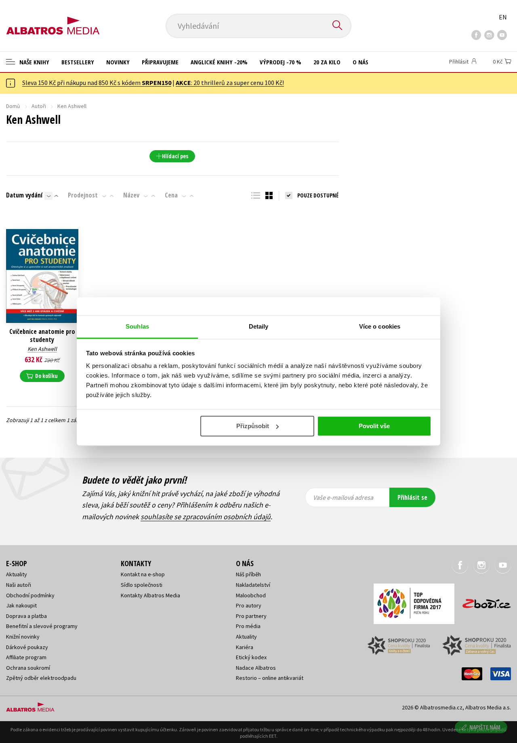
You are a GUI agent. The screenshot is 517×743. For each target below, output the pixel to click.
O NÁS (360, 62)
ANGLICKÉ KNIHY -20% (219, 62)
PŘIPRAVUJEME (160, 62)
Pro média (248, 626)
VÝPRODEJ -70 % (280, 62)
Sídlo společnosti (141, 584)
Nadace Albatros (256, 667)
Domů (13, 106)
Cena (171, 195)
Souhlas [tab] (137, 326)
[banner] (53, 19)
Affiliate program (26, 657)
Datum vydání (24, 195)
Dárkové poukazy (27, 647)
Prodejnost (83, 195)
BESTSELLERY (77, 62)
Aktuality (16, 574)
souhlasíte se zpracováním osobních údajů (206, 516)
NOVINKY (118, 62)
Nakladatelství (253, 584)
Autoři (39, 106)
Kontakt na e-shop (143, 574)
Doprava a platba (26, 616)
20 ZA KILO (326, 62)
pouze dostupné (317, 195)
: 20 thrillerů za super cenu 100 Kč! (230, 83)
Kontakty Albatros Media (150, 595)
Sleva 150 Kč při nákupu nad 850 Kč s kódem (96, 83)
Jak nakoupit (21, 605)
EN (503, 17)
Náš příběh (248, 574)
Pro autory (248, 605)
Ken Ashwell (42, 348)
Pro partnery (251, 616)
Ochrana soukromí (28, 667)
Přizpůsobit (252, 425)
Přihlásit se (412, 497)
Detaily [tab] (259, 326)
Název (131, 195)
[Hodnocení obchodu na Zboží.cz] (482, 601)
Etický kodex (251, 657)
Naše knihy (33, 62)
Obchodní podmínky (30, 595)
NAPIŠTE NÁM (484, 727)
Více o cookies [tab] (379, 326)
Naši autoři (18, 584)
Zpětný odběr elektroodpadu (41, 677)
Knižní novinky (23, 636)
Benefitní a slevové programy (42, 626)
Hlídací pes (175, 156)
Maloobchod (251, 595)
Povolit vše (374, 425)
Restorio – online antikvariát (269, 677)
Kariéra (244, 647)
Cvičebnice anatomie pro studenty (42, 335)
